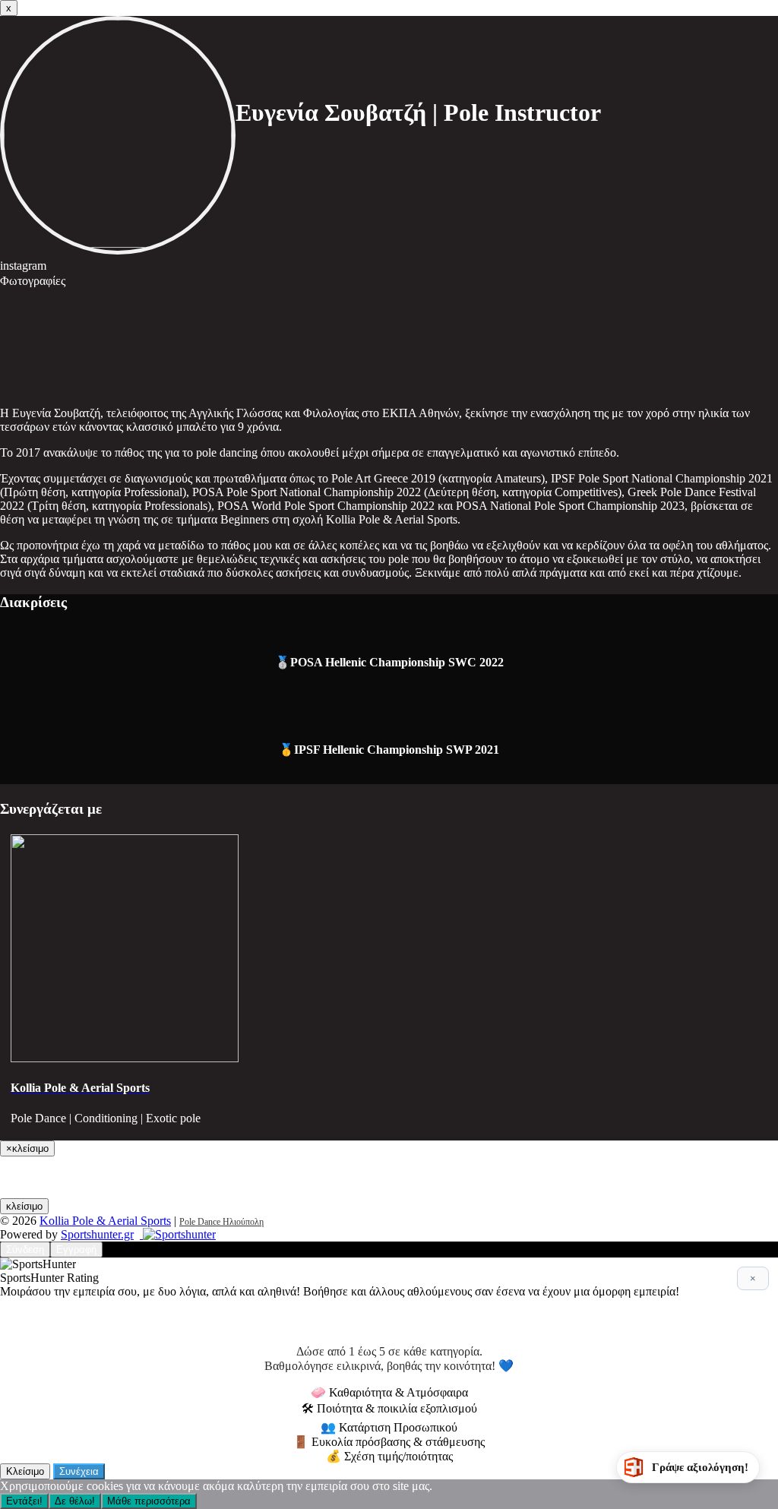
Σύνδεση (25, 1249)
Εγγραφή (76, 1249)
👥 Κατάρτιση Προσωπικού (389, 1427)
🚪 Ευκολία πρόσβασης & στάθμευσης (389, 1441)
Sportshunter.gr (97, 1234)
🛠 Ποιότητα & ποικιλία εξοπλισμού (389, 1408)
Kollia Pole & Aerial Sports (105, 1220)
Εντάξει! (24, 1501)
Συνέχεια (79, 1471)
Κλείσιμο (25, 1471)
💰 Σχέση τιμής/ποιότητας (389, 1456)
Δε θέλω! (75, 1501)
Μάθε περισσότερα (149, 1501)
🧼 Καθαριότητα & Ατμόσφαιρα (389, 1392)
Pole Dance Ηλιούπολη (221, 1221)
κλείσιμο (24, 1206)
